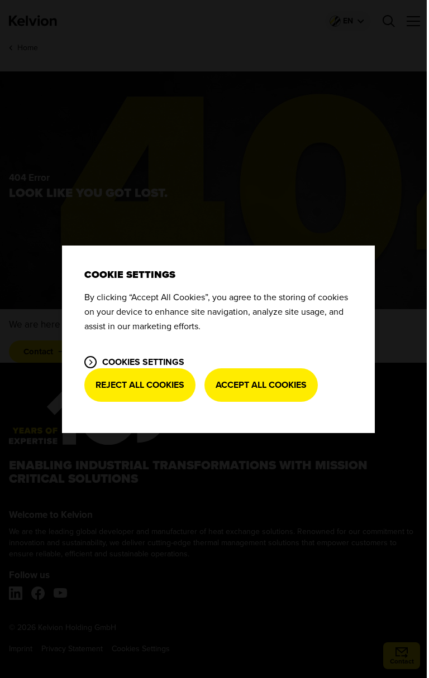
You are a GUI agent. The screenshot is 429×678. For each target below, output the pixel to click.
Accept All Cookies (261, 385)
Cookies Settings (143, 362)
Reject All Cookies (140, 385)
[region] (218, 339)
